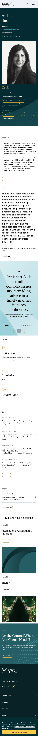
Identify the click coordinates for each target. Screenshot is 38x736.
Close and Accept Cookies (19, 732)
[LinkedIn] (8, 686)
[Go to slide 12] (28, 325)
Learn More (6, 541)
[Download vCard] (7, 87)
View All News (6, 475)
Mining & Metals (29, 114)
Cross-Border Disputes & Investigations (13, 101)
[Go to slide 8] (20, 325)
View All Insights (7, 507)
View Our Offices (7, 655)
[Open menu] (33, 4)
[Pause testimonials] (19, 331)
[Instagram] (13, 686)
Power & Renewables (8, 118)
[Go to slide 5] (14, 325)
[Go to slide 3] (10, 325)
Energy (5, 114)
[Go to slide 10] (24, 325)
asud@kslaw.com (7, 32)
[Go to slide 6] (16, 325)
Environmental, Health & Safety (11, 105)
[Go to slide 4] (12, 325)
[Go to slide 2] (7, 325)
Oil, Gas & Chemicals (16, 114)
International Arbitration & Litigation (12, 96)
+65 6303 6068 (15, 36)
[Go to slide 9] (22, 325)
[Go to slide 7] (18, 325)
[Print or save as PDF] (3, 87)
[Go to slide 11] (26, 325)
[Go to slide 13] (30, 325)
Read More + (6, 179)
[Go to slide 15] (33, 325)
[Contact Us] (3, 686)
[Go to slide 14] (32, 325)
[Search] (28, 4)
